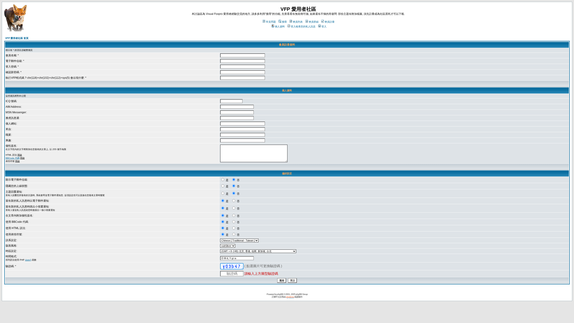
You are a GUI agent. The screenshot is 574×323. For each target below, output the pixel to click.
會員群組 (314, 21)
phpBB (280, 294)
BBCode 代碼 (13, 158)
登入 (324, 26)
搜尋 (284, 21)
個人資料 (280, 26)
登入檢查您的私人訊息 (303, 26)
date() (28, 260)
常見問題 (271, 21)
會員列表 (298, 21)
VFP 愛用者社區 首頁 (16, 38)
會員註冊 (330, 21)
